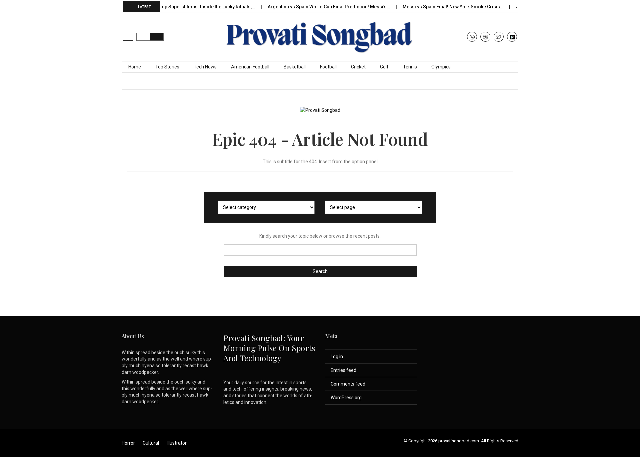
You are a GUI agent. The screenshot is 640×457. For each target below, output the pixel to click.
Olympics (441, 66)
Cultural (151, 443)
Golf (384, 66)
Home (134, 66)
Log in (337, 356)
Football (328, 66)
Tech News (205, 66)
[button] (128, 37)
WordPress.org (346, 397)
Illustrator (177, 443)
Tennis (410, 66)
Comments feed (348, 384)
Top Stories (167, 66)
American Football (250, 66)
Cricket (358, 66)
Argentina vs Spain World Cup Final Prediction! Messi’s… (321, 6)
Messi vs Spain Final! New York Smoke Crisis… (446, 6)
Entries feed (343, 370)
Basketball (295, 66)
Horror (128, 443)
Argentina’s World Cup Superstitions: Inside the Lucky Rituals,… (179, 6)
